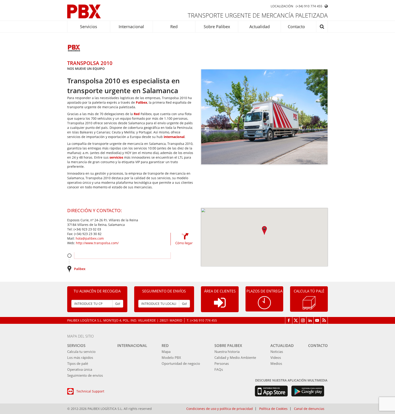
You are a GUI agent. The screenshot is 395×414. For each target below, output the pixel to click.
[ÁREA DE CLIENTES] (220, 306)
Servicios (88, 26)
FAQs (218, 369)
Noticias (276, 351)
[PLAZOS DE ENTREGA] (264, 302)
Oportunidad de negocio (181, 363)
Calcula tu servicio (81, 351)
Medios (276, 363)
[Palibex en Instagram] (303, 320)
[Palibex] (84, 11)
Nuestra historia (227, 351)
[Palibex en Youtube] (317, 320)
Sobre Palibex (217, 26)
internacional (174, 137)
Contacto (296, 26)
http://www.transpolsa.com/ (97, 243)
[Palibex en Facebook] (288, 320)
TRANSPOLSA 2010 (89, 63)
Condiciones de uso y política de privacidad (219, 408)
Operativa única (79, 369)
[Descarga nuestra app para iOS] (271, 391)
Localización (282, 6)
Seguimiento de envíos (85, 375)
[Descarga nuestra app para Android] (307, 391)
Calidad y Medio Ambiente (235, 357)
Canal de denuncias (309, 408)
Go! (117, 303)
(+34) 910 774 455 (309, 6)
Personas (221, 363)
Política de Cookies (273, 408)
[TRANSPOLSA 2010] (74, 48)
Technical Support (90, 391)
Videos (275, 357)
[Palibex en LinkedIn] (310, 320)
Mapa (166, 351)
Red (174, 26)
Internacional (131, 26)
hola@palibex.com (90, 238)
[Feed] (324, 320)
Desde (69, 255)
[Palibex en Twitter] (295, 320)
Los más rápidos (80, 357)
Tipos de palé (77, 363)
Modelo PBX (171, 357)
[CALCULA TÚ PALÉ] (309, 302)
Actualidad (259, 26)
